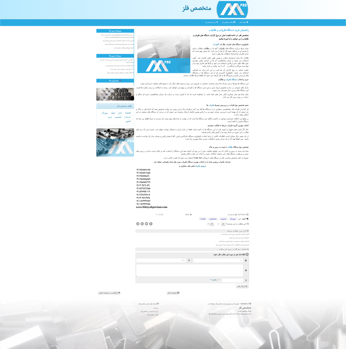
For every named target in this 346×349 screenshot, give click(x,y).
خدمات (127, 117)
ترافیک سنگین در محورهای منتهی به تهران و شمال (120, 73)
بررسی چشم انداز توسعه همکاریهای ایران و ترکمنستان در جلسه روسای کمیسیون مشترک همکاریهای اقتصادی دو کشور (117, 36)
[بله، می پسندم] (223, 224)
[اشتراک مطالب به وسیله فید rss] (142, 224)
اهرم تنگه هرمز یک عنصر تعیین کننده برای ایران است (234, 234)
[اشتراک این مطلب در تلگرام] (138, 224)
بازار (120, 113)
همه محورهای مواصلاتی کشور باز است (123, 48)
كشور (128, 121)
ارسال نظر (241, 286)
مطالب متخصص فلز (227, 22)
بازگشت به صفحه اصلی (108, 293)
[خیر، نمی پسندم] (212, 224)
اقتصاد (128, 113)
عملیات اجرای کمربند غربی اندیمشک (238, 238)
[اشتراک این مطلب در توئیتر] (146, 224)
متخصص (213, 219)
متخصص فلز (196, 9)
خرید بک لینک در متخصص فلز (149, 312)
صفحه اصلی (242, 22)
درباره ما (155, 308)
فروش (223, 219)
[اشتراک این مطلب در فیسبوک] (151, 224)
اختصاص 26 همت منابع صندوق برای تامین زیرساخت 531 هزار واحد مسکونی (116, 61)
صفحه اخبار (172, 293)
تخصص (118, 117)
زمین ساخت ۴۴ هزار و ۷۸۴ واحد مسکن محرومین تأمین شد (118, 41)
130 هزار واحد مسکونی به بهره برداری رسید (121, 69)
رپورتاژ (233, 219)
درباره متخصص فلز (210, 22)
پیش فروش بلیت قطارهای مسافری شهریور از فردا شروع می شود (232, 245)
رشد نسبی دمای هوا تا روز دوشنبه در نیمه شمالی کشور (119, 44)
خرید (110, 117)
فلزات (202, 219)
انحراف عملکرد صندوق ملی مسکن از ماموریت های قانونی (233, 241)
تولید (113, 113)
